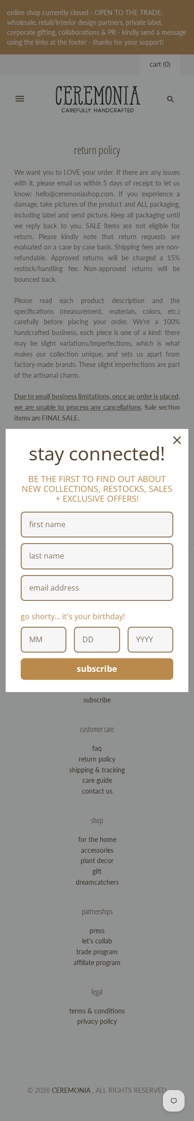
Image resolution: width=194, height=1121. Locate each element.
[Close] (177, 440)
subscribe (97, 668)
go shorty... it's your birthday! (73, 616)
